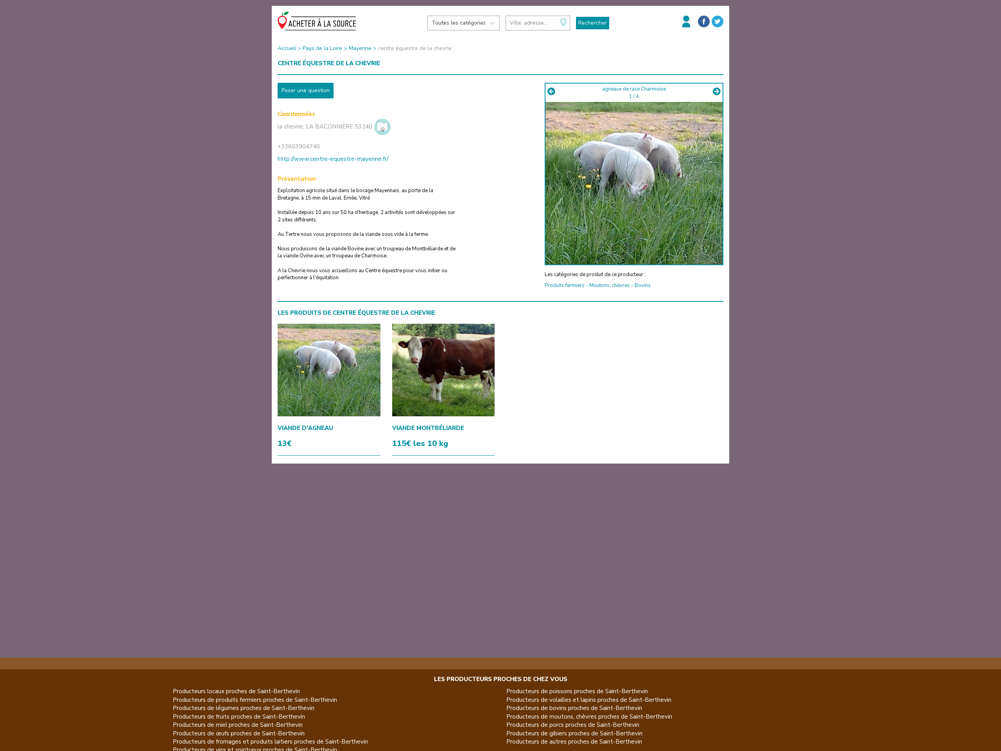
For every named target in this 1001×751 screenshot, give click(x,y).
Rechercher (592, 23)
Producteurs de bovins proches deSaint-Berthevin (574, 708)
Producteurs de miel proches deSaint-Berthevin (238, 725)
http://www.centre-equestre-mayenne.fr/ (333, 159)
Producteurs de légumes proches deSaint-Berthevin (243, 708)
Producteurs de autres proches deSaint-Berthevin (574, 742)
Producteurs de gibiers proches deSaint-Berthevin (574, 733)
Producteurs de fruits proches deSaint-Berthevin (239, 717)
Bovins (643, 285)
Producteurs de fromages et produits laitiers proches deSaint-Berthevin (270, 742)
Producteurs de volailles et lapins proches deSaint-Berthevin (588, 700)
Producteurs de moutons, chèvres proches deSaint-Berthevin (589, 717)
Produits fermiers (565, 285)
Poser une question (306, 90)
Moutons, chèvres (609, 285)
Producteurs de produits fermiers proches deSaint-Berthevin (255, 700)
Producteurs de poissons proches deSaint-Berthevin (577, 691)
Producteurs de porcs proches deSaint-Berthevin (572, 725)
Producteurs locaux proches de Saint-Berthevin (236, 691)
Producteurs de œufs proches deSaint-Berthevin (239, 733)
